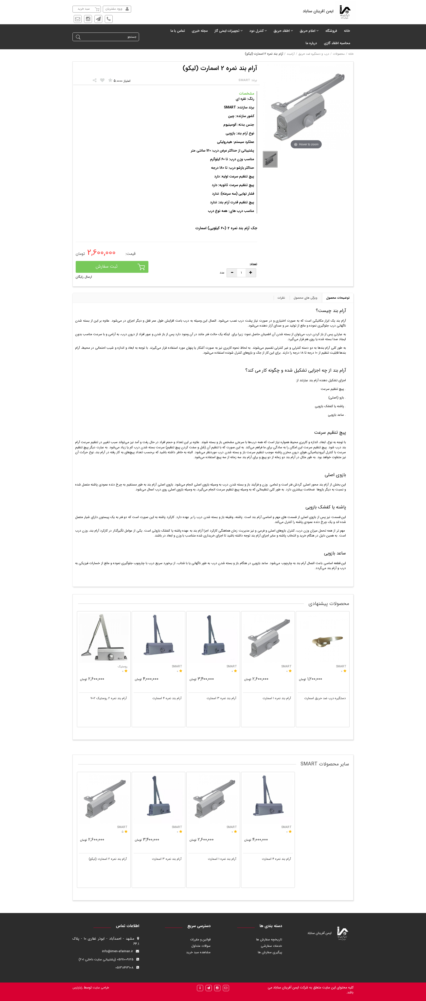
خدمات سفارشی (271, 946)
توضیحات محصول (338, 298)
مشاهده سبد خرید (198, 952)
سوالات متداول (201, 946)
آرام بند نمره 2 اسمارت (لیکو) (108, 859)
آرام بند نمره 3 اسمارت (221, 698)
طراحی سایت (100, 987)
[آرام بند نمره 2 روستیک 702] (104, 638)
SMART (122, 827)
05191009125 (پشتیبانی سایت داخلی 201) (106, 959)
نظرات (281, 298)
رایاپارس (77, 987)
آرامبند (291, 54)
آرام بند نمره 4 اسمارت (166, 698)
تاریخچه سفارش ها (269, 939)
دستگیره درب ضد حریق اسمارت (325, 698)
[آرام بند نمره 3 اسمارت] (213, 638)
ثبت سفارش (107, 266)
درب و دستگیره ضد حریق (313, 54)
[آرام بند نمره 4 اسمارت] (158, 638)
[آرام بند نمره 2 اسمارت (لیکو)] (104, 799)
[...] (270, 159)
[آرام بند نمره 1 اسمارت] (268, 638)
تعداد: (253, 264)
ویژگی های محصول (305, 298)
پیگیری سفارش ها (270, 952)
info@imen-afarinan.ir (117, 951)
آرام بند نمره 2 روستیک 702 (108, 698)
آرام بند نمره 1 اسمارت (277, 698)
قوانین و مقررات (200, 939)
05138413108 (124, 967)
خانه (351, 54)
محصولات (339, 54)
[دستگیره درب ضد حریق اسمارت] (323, 638)
